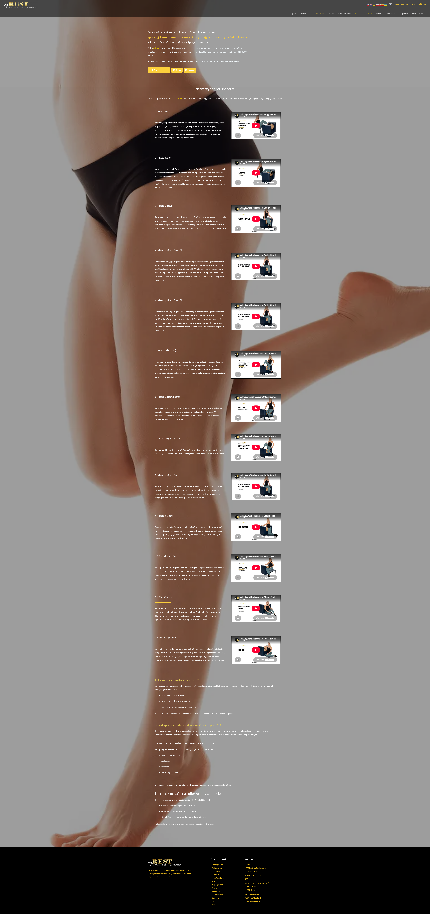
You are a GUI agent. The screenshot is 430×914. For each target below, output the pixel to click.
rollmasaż (157, 48)
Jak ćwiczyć (319, 14)
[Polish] (376, 4)
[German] (374, 4)
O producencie (390, 14)
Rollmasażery (306, 14)
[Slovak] (379, 4)
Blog (414, 14)
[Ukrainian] (385, 4)
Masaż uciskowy (344, 14)
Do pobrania (404, 14)
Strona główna (292, 14)
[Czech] (368, 4)
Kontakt (421, 14)
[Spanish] (382, 4)
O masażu (331, 14)
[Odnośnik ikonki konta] (425, 4)
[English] (371, 4)
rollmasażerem (176, 98)
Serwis (379, 14)
